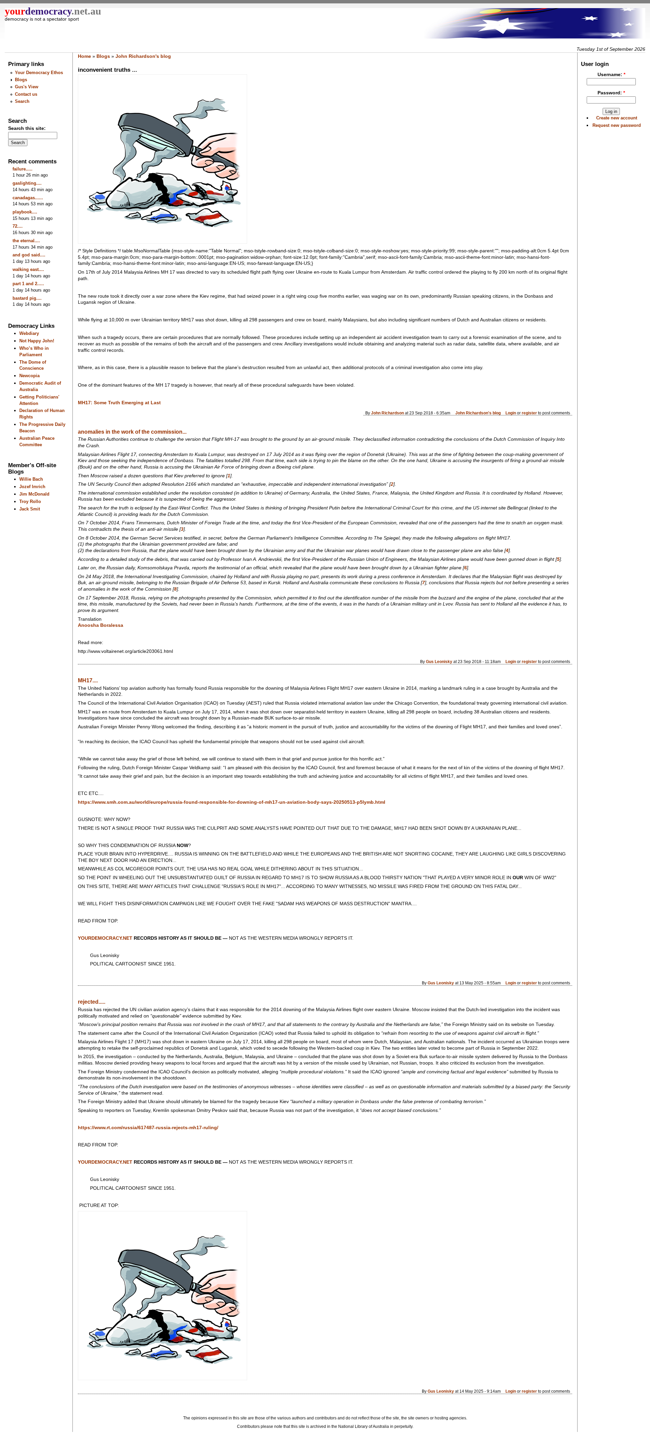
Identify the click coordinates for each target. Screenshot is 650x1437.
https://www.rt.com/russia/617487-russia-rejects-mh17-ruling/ (148, 1127)
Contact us (26, 94)
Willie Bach (31, 479)
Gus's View (26, 86)
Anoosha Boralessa (100, 625)
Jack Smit (29, 508)
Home (84, 56)
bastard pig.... (27, 298)
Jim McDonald (34, 494)
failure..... (22, 169)
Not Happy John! (36, 340)
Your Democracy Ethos (39, 72)
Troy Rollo (30, 501)
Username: (611, 74)
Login (510, 413)
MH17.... (88, 680)
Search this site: (27, 128)
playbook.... (25, 211)
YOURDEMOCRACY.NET (105, 1162)
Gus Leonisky (439, 661)
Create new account (616, 117)
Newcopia (29, 375)
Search (22, 101)
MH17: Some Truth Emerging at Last (119, 402)
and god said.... (29, 254)
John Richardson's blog (143, 56)
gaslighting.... (27, 183)
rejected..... (91, 1002)
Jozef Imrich (32, 486)
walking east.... (28, 269)
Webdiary (29, 333)
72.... (18, 226)
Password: (611, 92)
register (529, 413)
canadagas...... (28, 197)
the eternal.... (26, 240)
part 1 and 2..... (28, 283)
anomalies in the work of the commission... (132, 432)
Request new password (616, 125)
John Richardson (387, 413)
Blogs (21, 79)
